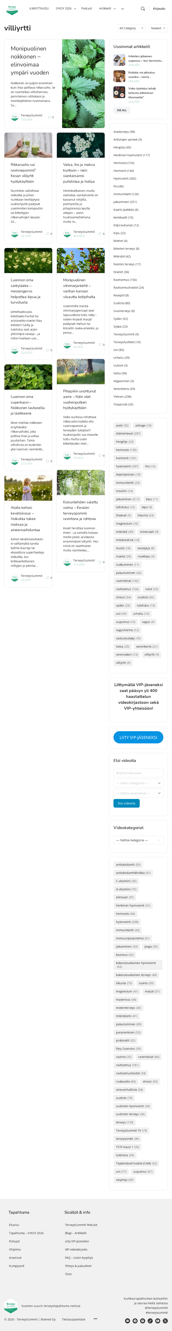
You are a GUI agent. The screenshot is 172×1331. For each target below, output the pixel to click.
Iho (115, 186)
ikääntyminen (128, 474)
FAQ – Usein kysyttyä (79, 1258)
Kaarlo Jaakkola (123, 210)
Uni (115, 350)
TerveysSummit (31, 115)
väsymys (124, 1180)
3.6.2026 (26, 236)
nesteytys (145, 548)
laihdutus (125, 507)
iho (150, 466)
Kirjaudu (159, 9)
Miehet (118, 241)
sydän (123, 605)
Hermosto (120, 163)
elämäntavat (128, 433)
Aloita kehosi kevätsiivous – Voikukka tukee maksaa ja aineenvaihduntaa (25, 518)
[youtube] (157, 1320)
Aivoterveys (121, 132)
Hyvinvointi (121, 178)
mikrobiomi (126, 1016)
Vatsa (117, 373)
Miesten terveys (124, 249)
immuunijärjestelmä (133, 938)
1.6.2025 (78, 458)
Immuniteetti (122, 194)
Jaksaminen (121, 202)
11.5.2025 (79, 564)
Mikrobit (119, 256)
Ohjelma (15, 1249)
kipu (152, 499)
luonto (146, 983)
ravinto (123, 1057)
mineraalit (149, 532)
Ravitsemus (121, 280)
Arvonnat (15, 1258)
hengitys (124, 442)
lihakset (123, 515)
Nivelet (118, 272)
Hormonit (119, 171)
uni (121, 614)
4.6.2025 (78, 347)
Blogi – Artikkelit (76, 1233)
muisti (123, 548)
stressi (123, 597)
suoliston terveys (130, 1114)
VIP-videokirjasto (76, 1249)
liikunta (146, 515)
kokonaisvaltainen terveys (136, 975)
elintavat (125, 897)
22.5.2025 (26, 463)
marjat (152, 991)
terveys (124, 1122)
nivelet (123, 556)
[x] (165, 1320)
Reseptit (119, 295)
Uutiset (118, 365)
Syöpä (117, 326)
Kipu (116, 233)
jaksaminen (127, 499)
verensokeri (127, 654)
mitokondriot (127, 540)
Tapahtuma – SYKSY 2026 (26, 1233)
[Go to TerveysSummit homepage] (12, 8)
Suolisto (118, 303)
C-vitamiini (126, 881)
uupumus (125, 622)
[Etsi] (143, 8)
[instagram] (142, 1320)
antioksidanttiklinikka (133, 873)
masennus (126, 1000)
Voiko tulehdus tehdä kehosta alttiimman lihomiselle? (142, 93)
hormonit (126, 458)
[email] (127, 1320)
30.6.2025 (79, 236)
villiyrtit (152, 654)
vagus (148, 622)
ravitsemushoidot (131, 1073)
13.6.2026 (26, 119)
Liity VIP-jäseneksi (77, 1241)
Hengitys (119, 147)
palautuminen (128, 573)
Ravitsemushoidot (125, 287)
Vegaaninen (121, 381)
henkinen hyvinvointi (133, 905)
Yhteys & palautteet (78, 1266)
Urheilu (118, 358)
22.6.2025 (26, 352)
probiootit (125, 1040)
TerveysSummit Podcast (81, 1225)
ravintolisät (127, 581)
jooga (151, 946)
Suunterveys (121, 311)
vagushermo (127, 630)
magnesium (127, 523)
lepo (147, 507)
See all (122, 110)
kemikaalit (120, 217)
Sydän (117, 319)
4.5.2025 (26, 580)
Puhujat (14, 1241)
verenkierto (146, 646)
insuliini (124, 491)
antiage (143, 425)
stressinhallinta (129, 1090)
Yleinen (118, 397)
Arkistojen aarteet (125, 139)
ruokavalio (126, 1081)
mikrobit (124, 532)
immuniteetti (127, 483)
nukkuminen (127, 565)
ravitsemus (127, 589)
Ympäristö (120, 404)
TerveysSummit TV (131, 1130)
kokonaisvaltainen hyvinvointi (136, 965)
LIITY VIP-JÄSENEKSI (138, 737)
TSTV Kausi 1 (127, 1147)
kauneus (124, 955)
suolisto (146, 597)
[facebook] (135, 1320)
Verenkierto (121, 389)
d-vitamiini (126, 889)
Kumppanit (16, 1266)
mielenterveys (128, 1008)
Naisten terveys (124, 264)
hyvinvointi (127, 466)
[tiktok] (150, 1320)
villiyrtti (123, 663)
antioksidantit (128, 865)
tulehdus (146, 605)
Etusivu (14, 1225)
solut (151, 589)
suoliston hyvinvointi (133, 1106)
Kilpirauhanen (123, 225)
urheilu (141, 614)
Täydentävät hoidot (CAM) (136, 1163)
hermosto (126, 450)
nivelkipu (146, 556)
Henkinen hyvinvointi (127, 155)
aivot (122, 425)
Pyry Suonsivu (128, 1049)
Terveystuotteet (124, 342)
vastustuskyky (128, 638)
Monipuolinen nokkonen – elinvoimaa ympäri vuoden (30, 61)
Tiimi (68, 1274)
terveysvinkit (127, 1139)
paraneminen (128, 1032)
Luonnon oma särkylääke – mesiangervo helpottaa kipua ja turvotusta (25, 291)
